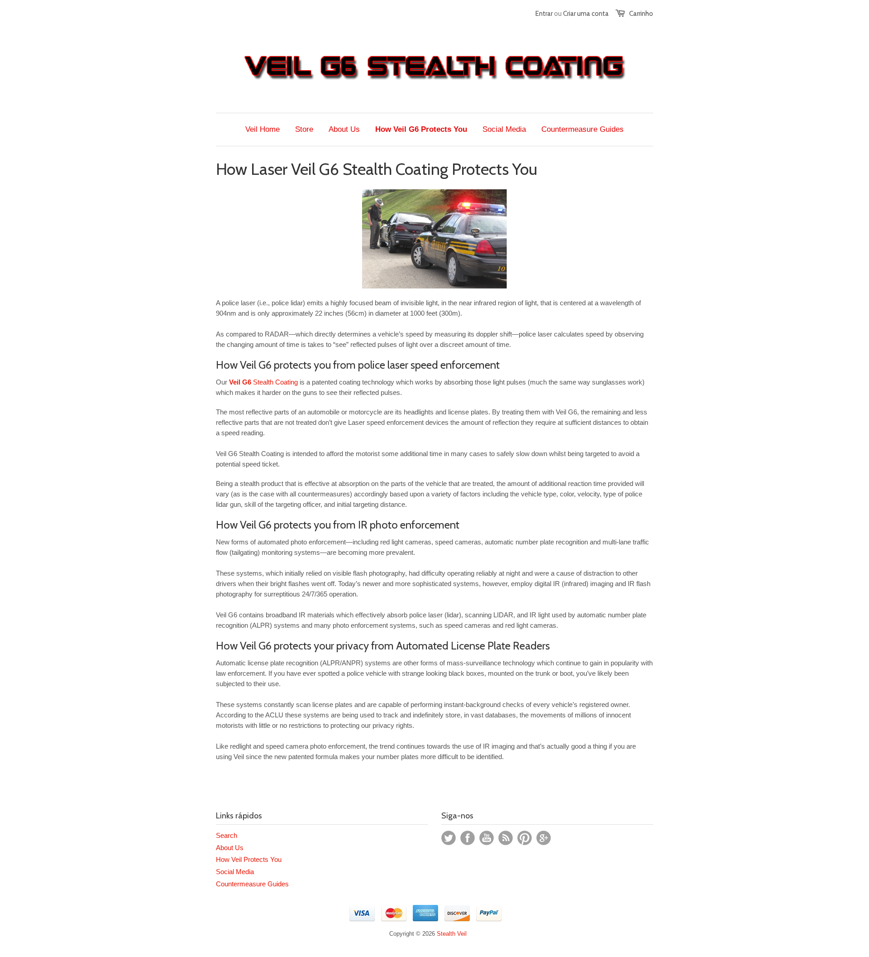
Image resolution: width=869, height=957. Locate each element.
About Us (230, 847)
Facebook (467, 838)
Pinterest (524, 838)
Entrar (544, 14)
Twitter (448, 838)
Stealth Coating (263, 382)
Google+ (543, 838)
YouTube (486, 838)
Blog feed (505, 838)
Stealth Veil (452, 933)
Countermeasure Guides (252, 884)
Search (226, 835)
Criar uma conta (586, 14)
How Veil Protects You (249, 859)
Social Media (235, 871)
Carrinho (641, 14)
